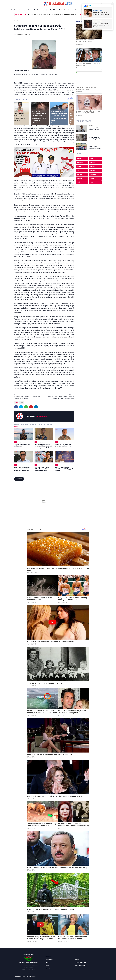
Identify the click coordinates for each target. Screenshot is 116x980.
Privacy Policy (49, 959)
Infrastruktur (80, 162)
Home (7, 10)
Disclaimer (48, 957)
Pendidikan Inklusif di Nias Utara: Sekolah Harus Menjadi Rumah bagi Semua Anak (43, 446)
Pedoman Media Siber (80, 962)
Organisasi (78, 10)
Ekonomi (79, 158)
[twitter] (21, 406)
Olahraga (70, 10)
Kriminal (36, 10)
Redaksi (47, 962)
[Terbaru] (28, 396)
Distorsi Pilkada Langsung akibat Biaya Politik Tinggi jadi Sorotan (64, 468)
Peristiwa (13, 10)
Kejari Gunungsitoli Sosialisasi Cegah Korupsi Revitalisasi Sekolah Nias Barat (72, 14)
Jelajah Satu (32, 977)
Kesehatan (45, 10)
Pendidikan (53, 10)
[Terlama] (59, 396)
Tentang (48, 968)
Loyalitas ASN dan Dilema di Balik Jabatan (22, 445)
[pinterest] (31, 406)
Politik (78, 182)
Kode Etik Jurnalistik (80, 965)
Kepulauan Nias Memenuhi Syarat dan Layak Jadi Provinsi (64, 445)
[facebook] (15, 3)
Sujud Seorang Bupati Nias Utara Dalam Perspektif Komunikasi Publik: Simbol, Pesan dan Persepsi (22, 469)
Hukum (30, 10)
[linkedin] (36, 406)
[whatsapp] (26, 406)
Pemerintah (22, 10)
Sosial (91, 182)
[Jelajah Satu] (58, 6)
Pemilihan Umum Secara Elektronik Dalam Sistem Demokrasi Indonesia (42, 468)
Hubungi (77, 959)
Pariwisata (62, 10)
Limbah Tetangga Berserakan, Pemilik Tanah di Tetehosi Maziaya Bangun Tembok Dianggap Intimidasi (94, 138)
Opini (21, 21)
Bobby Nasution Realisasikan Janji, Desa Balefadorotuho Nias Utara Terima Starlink (95, 147)
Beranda (16, 21)
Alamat (47, 965)
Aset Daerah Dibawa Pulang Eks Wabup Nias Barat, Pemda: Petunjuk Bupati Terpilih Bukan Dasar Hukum (95, 129)
